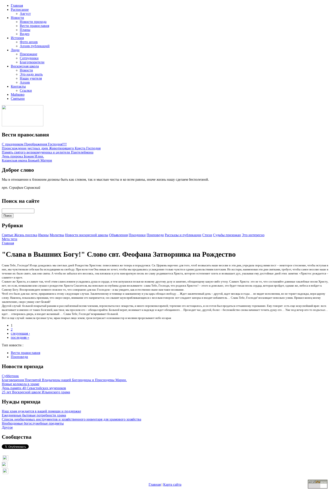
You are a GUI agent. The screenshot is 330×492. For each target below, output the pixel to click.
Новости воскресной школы (86, 235)
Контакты (18, 86)
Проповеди (155, 235)
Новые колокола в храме (20, 384)
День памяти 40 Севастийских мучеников (34, 388)
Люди (15, 50)
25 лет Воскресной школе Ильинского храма (36, 392)
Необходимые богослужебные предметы (33, 423)
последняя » (20, 337)
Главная (17, 5)
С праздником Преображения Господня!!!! (34, 144)
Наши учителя (31, 78)
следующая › (20, 333)
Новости (17, 18)
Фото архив (29, 42)
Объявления (118, 235)
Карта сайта (172, 484)
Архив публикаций (35, 46)
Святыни (18, 98)
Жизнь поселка (25, 235)
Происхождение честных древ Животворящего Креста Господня (51, 148)
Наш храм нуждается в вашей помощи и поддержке (41, 411)
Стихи (207, 235)
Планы (25, 30)
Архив (25, 82)
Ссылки (26, 90)
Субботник (10, 376)
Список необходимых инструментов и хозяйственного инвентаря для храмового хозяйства (71, 419)
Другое (7, 427)
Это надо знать (31, 74)
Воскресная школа (25, 66)
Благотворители (32, 62)
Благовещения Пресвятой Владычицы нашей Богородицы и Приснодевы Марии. (64, 380)
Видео (24, 34)
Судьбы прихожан (227, 235)
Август (25, 14)
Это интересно (253, 235)
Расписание (20, 9)
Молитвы (57, 235)
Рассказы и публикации (183, 235)
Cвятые (8, 235)
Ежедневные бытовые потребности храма (34, 415)
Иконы (43, 235)
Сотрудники (29, 58)
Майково (17, 94)
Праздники (137, 235)
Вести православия (34, 26)
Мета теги (9, 239)
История (17, 38)
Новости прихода (33, 22)
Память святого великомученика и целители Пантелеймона (47, 152)
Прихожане (28, 54)
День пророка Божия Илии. (23, 156)
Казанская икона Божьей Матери (27, 160)
